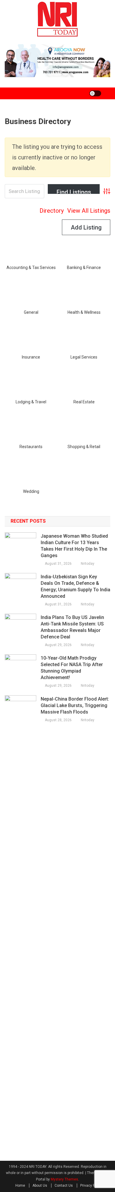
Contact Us (64, 1185)
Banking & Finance (84, 267)
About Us (39, 1185)
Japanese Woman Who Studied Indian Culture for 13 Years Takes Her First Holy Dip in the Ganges (74, 545)
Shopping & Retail (84, 446)
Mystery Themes (64, 1179)
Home (20, 1185)
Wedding (31, 491)
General (31, 312)
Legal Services (83, 357)
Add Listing (86, 227)
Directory (52, 210)
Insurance (31, 357)
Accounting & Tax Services (31, 267)
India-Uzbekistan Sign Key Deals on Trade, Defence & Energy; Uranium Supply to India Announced (75, 586)
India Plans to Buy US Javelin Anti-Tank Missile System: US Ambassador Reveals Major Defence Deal (72, 627)
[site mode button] (95, 93)
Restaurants (30, 446)
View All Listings (88, 210)
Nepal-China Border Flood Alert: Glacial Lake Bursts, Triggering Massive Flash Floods (75, 705)
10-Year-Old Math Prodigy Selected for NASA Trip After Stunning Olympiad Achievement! (72, 667)
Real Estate (84, 401)
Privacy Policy (91, 1185)
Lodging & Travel (31, 401)
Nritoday (87, 564)
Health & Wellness (84, 312)
